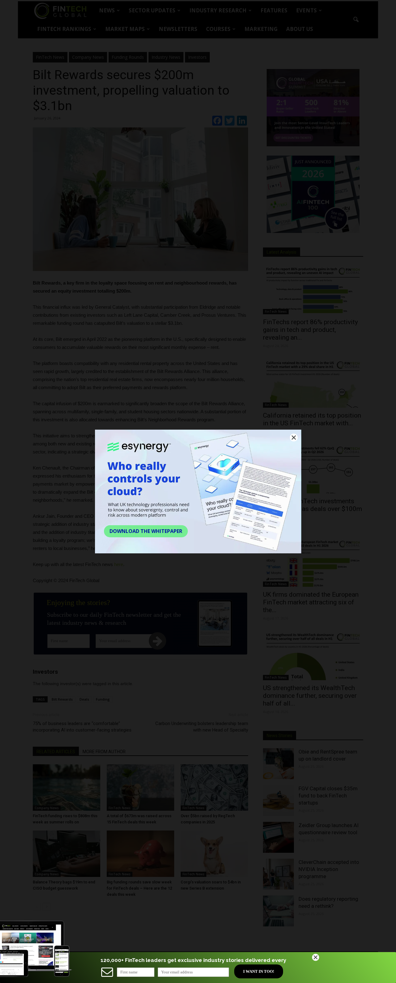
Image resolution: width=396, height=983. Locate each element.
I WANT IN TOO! (258, 971)
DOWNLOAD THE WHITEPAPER (146, 531)
